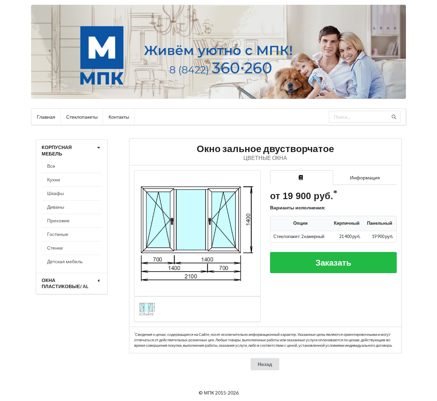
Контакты (119, 117)
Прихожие (58, 220)
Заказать (333, 262)
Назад (265, 364)
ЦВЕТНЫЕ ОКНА (265, 157)
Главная (46, 117)
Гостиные (57, 234)
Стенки (55, 248)
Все (51, 166)
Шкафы (55, 193)
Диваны (55, 207)
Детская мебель (65, 261)
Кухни (53, 179)
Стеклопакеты (82, 117)
